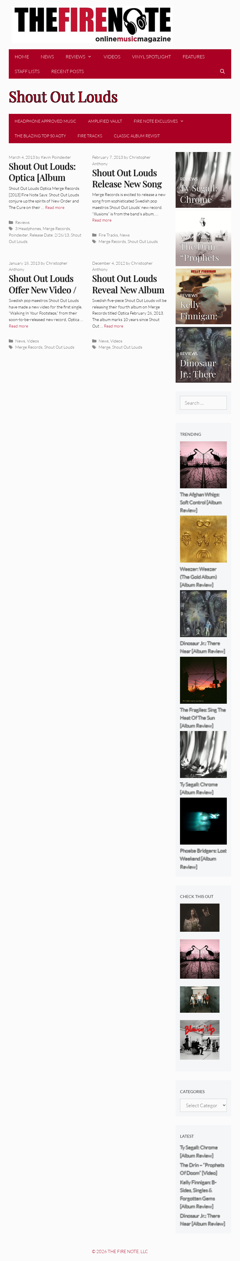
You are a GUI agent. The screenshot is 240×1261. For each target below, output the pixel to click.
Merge (104, 347)
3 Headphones (28, 228)
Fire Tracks (90, 135)
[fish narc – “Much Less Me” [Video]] (200, 1009)
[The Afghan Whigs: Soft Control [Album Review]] (200, 975)
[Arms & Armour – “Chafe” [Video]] (200, 928)
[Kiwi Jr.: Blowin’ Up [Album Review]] (200, 1056)
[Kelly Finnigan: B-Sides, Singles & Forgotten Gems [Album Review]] (203, 320)
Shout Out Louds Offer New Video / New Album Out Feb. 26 (42, 295)
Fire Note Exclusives (156, 121)
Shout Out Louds (143, 241)
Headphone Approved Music (45, 121)
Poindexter (18, 234)
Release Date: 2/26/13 (49, 234)
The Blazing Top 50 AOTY (40, 135)
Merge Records (56, 228)
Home (22, 57)
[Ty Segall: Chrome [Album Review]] (203, 204)
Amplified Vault (105, 121)
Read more (54, 207)
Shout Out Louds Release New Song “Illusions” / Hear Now (127, 189)
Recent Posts (67, 71)
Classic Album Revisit (137, 135)
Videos (112, 57)
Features (194, 57)
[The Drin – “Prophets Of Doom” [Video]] (203, 262)
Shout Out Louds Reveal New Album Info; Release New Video (128, 295)
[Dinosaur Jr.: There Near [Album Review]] (203, 378)
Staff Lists (27, 71)
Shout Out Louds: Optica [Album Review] (42, 177)
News (47, 57)
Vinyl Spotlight (151, 57)
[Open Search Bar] (222, 71)
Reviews (75, 57)
